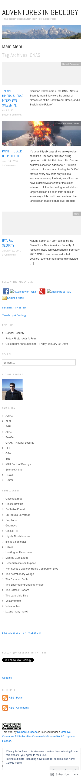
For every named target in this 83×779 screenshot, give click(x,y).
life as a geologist (16, 541)
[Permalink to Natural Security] (41, 224)
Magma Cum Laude (17, 557)
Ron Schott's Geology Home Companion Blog (32, 568)
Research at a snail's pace (21, 563)
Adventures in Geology (40, 12)
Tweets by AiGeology (14, 315)
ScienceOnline (14, 469)
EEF (8, 448)
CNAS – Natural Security (20, 442)
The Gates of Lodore (17, 590)
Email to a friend (15, 297)
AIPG (8, 431)
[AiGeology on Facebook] (6, 291)
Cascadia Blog (14, 498)
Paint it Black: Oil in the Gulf (13, 153)
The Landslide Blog (17, 595)
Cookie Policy (14, 762)
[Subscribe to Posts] (5, 697)
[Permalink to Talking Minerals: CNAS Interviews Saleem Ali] (41, 75)
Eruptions (11, 520)
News (76, 123)
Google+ (7, 677)
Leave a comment (11, 114)
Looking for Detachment (19, 552)
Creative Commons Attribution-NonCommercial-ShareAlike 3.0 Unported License (39, 736)
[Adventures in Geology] (41, 33)
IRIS (8, 458)
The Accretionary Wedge (20, 574)
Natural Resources (70, 64)
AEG (8, 421)
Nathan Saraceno (27, 732)
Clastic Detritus (14, 504)
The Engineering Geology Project (25, 584)
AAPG (9, 415)
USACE (10, 474)
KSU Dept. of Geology (18, 464)
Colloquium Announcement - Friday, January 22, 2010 (37, 343)
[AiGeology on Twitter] (24, 291)
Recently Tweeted (14, 307)
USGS (9, 480)
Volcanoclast (13, 606)
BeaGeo (10, 437)
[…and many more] (16, 611)
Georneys (11, 525)
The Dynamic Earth (17, 579)
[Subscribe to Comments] (5, 707)
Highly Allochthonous (18, 536)
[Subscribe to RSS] (59, 291)
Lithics (9, 547)
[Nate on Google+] (42, 291)
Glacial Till (12, 530)
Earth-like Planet (15, 509)
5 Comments (9, 165)
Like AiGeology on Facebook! (21, 632)
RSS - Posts (16, 697)
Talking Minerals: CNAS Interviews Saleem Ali (12, 98)
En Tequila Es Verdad (18, 514)
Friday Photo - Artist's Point (21, 338)
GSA (8, 453)
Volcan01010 (13, 600)
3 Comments (9, 254)
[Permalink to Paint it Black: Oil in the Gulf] (41, 134)
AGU (8, 426)
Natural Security (8, 242)
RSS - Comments (19, 707)
